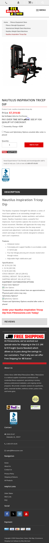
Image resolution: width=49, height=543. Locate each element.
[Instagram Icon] (20, 513)
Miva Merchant (25, 541)
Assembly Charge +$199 (13, 126)
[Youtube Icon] (26, 513)
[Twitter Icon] (13, 513)
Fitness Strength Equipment (15, 25)
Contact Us (8, 470)
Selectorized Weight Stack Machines (18, 28)
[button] (18, 2)
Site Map (31, 538)
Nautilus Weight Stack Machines (17, 31)
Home (6, 22)
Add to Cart (34, 145)
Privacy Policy (9, 474)
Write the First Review (19, 116)
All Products (8, 480)
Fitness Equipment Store (18, 22)
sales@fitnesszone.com (15, 451)
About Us (7, 466)
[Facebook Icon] (7, 513)
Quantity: (5, 141)
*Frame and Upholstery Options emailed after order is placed (24, 133)
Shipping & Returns (11, 477)
